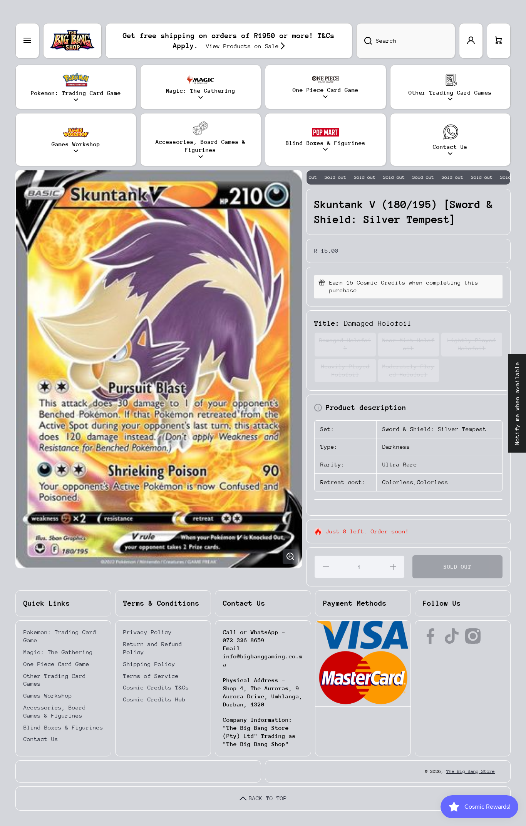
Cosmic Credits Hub (154, 699)
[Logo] (72, 40)
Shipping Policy (149, 664)
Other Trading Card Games (54, 680)
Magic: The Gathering (58, 652)
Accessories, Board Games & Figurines (54, 711)
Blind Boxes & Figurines (63, 727)
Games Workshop (47, 695)
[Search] (364, 40)
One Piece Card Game (56, 664)
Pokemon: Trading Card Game (59, 636)
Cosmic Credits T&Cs (156, 687)
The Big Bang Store (470, 771)
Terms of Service (151, 676)
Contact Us (40, 739)
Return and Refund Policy (152, 648)
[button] (498, 40)
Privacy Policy (147, 632)
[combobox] (405, 40)
